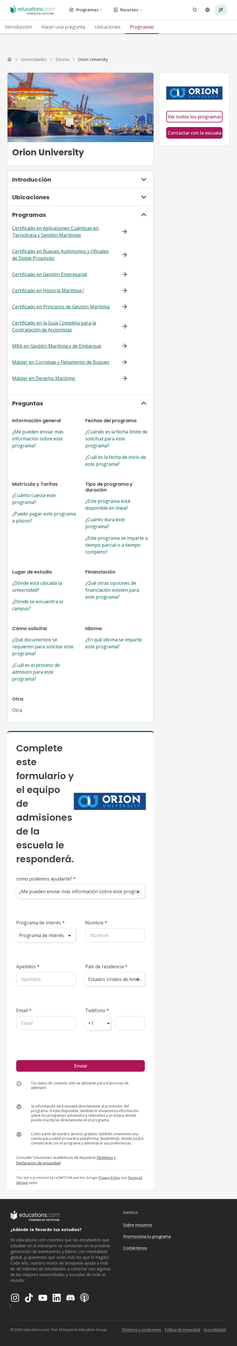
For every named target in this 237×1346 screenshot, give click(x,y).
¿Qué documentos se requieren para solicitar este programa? (42, 646)
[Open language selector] (207, 10)
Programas (87, 9)
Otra (17, 710)
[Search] (195, 10)
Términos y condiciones (141, 1329)
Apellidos (28, 966)
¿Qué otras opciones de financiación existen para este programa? (112, 590)
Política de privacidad (182, 1329)
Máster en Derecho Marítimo (43, 378)
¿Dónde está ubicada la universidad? (37, 586)
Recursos (129, 9)
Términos (105, 1157)
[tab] (18, 27)
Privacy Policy (109, 1177)
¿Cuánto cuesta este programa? (34, 498)
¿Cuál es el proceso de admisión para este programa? (36, 672)
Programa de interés (40, 922)
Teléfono (97, 1010)
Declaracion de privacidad (38, 1163)
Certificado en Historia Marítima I (48, 290)
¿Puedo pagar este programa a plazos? (44, 517)
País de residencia (106, 966)
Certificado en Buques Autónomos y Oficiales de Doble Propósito (60, 254)
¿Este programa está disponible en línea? (107, 504)
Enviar (80, 1066)
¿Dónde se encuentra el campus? (37, 605)
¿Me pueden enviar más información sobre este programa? (38, 439)
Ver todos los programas (194, 116)
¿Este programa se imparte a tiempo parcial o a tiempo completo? (116, 545)
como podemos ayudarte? (46, 879)
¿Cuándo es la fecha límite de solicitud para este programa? (116, 439)
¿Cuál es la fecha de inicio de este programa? (115, 460)
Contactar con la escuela (194, 133)
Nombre (96, 922)
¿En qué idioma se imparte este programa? (113, 643)
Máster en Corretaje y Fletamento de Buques (60, 362)
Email (24, 1010)
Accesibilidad (215, 1329)
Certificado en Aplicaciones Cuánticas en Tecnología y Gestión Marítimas (55, 231)
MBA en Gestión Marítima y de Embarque (56, 346)
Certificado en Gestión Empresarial (49, 274)
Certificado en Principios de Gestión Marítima (61, 307)
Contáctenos (135, 1248)
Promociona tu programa (147, 1236)
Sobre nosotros (137, 1225)
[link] (93, 59)
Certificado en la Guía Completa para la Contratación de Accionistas (54, 326)
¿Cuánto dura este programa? (105, 523)
